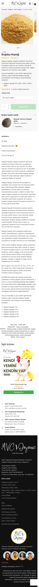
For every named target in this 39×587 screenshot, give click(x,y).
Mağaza (10, 9)
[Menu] (5, 3)
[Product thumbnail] (8, 123)
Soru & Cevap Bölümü (9, 498)
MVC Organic (18, 9)
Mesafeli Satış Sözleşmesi (10, 524)
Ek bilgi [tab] (4, 141)
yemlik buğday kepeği (12, 335)
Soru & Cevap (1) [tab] (8, 155)
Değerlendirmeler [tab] (9, 146)
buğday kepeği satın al (21, 331)
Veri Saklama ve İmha (9, 518)
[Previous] (32, 115)
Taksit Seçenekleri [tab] (8, 151)
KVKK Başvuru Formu (9, 512)
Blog (3, 503)
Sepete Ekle (23, 107)
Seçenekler (18, 126)
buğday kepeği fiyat (23, 329)
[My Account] (30, 3)
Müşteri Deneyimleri (8, 509)
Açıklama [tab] (5, 136)
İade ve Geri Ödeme (8, 521)
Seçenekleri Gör (18, 392)
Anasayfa (4, 9)
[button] (33, 3)
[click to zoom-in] (17, 28)
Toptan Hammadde (22, 327)
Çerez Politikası (7, 505)
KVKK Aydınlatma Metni (10, 515)
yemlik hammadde (25, 335)
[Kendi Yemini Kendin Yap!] (18, 364)
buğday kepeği (11, 329)
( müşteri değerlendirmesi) (20, 89)
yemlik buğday (29, 333)
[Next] (35, 115)
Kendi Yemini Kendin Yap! (19, 384)
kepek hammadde (18, 333)
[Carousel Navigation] (33, 115)
